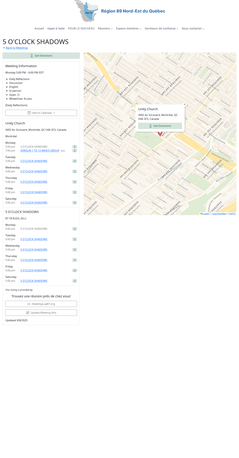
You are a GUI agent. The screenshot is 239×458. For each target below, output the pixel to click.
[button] (160, 134)
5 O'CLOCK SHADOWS (33, 161)
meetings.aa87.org (43, 304)
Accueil (39, 28)
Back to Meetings (17, 48)
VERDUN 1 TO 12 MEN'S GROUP (40, 150)
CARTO (232, 213)
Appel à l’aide (56, 28)
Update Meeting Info (43, 312)
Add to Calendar (42, 113)
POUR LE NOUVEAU (81, 28)
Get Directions (43, 55)
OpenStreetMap (219, 213)
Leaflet (205, 213)
